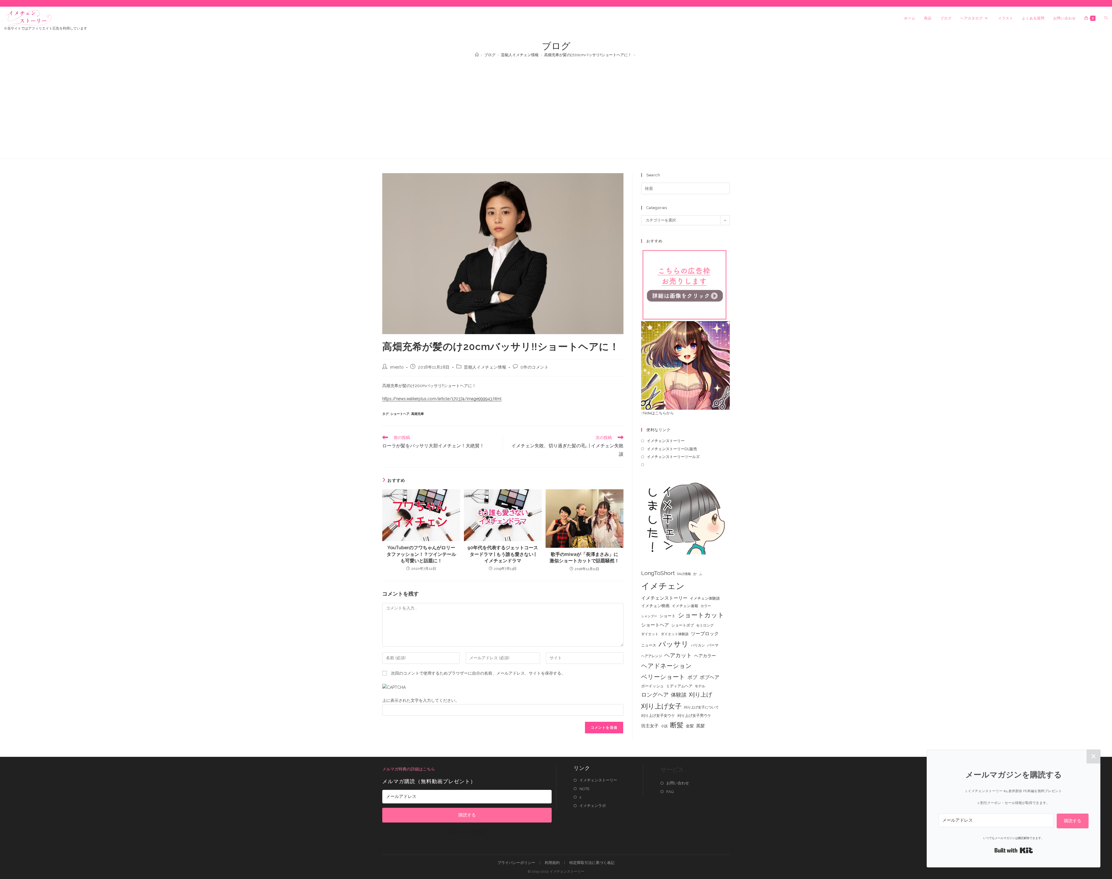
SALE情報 (684, 574)
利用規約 (552, 862)
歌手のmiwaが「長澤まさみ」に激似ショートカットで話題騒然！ (584, 557)
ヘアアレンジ (651, 656)
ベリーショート (663, 676)
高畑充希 (417, 414)
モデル (700, 686)
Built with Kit (467, 832)
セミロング (705, 625)
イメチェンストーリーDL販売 (672, 449)
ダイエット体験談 (675, 634)
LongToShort (658, 573)
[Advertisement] (556, 105)
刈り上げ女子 (661, 706)
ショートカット (701, 615)
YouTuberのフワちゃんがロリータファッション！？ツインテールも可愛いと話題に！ (421, 554)
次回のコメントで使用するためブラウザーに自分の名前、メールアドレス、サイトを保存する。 (478, 673)
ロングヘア (655, 694)
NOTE (584, 789)
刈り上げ (700, 694)
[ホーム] (477, 55)
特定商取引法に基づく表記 (591, 862)
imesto (397, 367)
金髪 (690, 726)
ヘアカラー (705, 655)
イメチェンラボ (592, 805)
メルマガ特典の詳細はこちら (408, 769)
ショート (667, 616)
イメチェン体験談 (705, 598)
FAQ (670, 792)
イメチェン (663, 586)
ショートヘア (399, 414)
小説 (664, 726)
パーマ (712, 645)
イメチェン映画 (655, 605)
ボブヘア (709, 677)
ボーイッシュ (652, 686)
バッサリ (674, 644)
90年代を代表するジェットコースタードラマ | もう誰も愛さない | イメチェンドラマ (502, 554)
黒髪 (700, 725)
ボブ (692, 677)
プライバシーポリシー (516, 862)
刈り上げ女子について (701, 707)
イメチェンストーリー (666, 441)
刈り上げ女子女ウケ (658, 715)
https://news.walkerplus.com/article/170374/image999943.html (442, 398)
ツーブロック (705, 633)
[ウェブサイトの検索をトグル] (1106, 18)
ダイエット (650, 634)
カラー (706, 606)
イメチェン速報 (685, 606)
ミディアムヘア (679, 686)
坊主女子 (650, 725)
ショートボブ (682, 625)
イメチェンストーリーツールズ (673, 457)
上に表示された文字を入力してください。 (420, 700)
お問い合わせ (677, 783)
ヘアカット (678, 655)
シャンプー (649, 616)
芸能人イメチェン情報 (485, 367)
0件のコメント (534, 367)
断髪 (676, 725)
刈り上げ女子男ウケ (694, 715)
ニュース (648, 645)
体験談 (679, 695)
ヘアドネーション (666, 665)
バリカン (698, 645)
